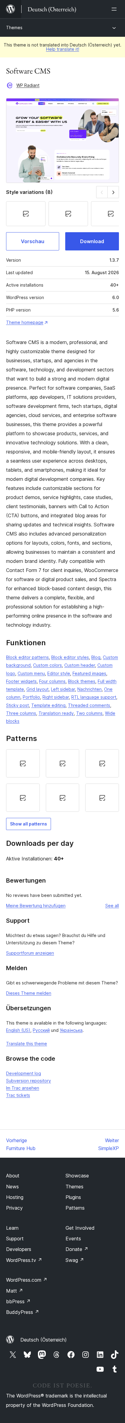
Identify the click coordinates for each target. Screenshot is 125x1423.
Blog (95, 657)
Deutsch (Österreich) (43, 1340)
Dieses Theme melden (28, 993)
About (12, 1176)
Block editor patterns (27, 657)
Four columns (52, 681)
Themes (14, 27)
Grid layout (37, 689)
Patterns (75, 1208)
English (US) (18, 1030)
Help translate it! (62, 49)
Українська (71, 1030)
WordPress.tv (24, 1260)
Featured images (89, 673)
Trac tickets (18, 1095)
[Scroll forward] (113, 192)
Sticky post (17, 705)
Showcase (77, 1176)
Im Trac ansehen (22, 1088)
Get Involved (80, 1228)
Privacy (14, 1208)
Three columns (21, 713)
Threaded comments (89, 705)
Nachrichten (89, 689)
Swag (75, 1260)
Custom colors (47, 665)
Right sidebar (55, 697)
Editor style (58, 673)
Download (92, 241)
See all (112, 905)
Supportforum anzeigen (30, 953)
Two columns (89, 713)
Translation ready (56, 713)
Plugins (73, 1197)
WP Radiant (27, 85)
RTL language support (93, 697)
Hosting (14, 1197)
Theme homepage (24, 322)
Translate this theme (26, 1043)
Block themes (81, 681)
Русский (41, 1030)
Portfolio (31, 697)
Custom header (79, 665)
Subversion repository (28, 1080)
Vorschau (32, 241)
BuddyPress (22, 1312)
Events (73, 1238)
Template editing (48, 705)
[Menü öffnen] (115, 9)
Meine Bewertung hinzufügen (36, 905)
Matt (14, 1291)
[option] (23, 763)
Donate (77, 1249)
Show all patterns (28, 823)
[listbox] (62, 780)
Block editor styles (70, 657)
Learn (12, 1228)
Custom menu (31, 673)
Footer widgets (21, 681)
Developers (18, 1249)
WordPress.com (26, 1280)
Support (15, 1238)
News (12, 1187)
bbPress (18, 1301)
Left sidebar (63, 689)
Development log (23, 1073)
